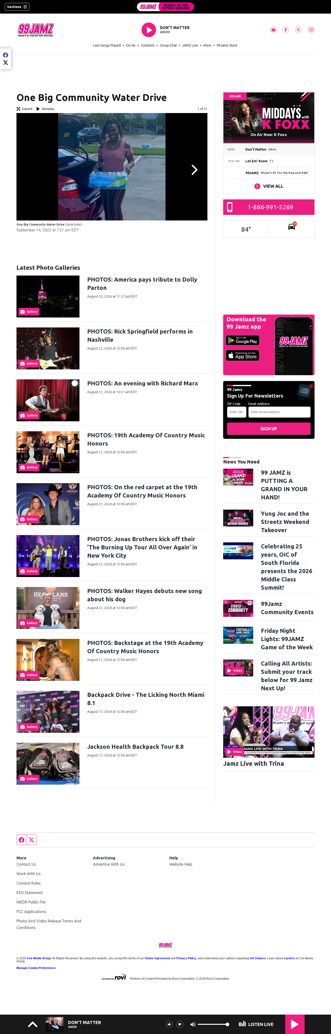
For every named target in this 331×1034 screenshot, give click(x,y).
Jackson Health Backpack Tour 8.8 (135, 746)
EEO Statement (29, 892)
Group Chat (168, 45)
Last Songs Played (107, 45)
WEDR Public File (31, 902)
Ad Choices (258, 958)
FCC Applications (31, 911)
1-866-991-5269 (270, 207)
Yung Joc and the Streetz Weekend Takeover (285, 521)
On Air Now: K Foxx (269, 134)
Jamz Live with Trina (253, 763)
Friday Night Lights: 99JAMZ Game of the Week (287, 639)
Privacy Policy (186, 958)
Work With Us (28, 873)
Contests (148, 45)
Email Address (259, 404)
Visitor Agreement (157, 958)
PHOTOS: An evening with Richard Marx (142, 383)
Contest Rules (28, 883)
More (207, 45)
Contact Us (26, 864)
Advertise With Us (109, 864)
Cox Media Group (39, 958)
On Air (130, 45)
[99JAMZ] (165, 7)
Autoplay (48, 108)
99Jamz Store (227, 45)
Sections (14, 7)
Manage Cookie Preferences (36, 968)
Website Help (180, 864)
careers (289, 958)
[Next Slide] (194, 170)
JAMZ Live (190, 45)
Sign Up (268, 428)
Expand (27, 108)
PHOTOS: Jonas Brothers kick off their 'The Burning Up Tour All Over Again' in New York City (142, 547)
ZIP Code (234, 404)
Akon (165, 32)
